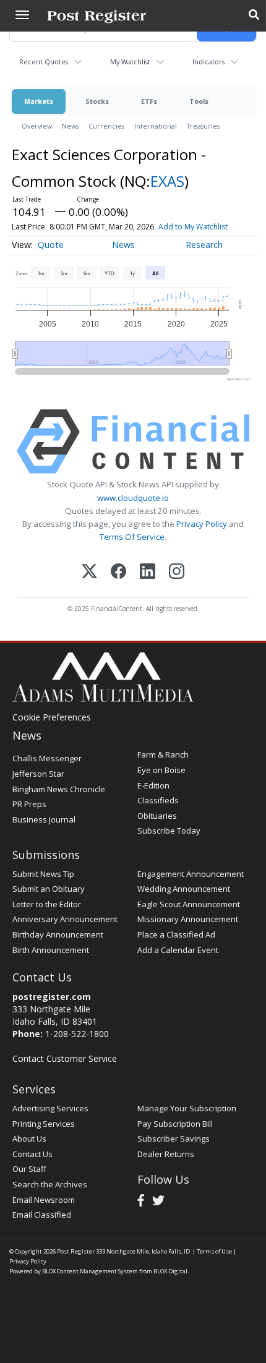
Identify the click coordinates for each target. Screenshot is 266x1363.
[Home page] (96, 15)
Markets (38, 101)
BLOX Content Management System (90, 1271)
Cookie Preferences (51, 717)
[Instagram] (176, 572)
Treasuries (203, 125)
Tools (198, 101)
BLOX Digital (170, 1271)
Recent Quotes (43, 61)
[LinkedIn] (147, 572)
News (70, 125)
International (155, 125)
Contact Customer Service (64, 1058)
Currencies (106, 125)
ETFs (149, 101)
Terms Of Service (132, 536)
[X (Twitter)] (89, 572)
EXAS (167, 181)
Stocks (97, 101)
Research (204, 244)
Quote (51, 244)
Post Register (76, 1251)
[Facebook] (118, 572)
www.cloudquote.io (133, 497)
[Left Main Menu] (22, 15)
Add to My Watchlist (193, 226)
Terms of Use (214, 1251)
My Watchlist (130, 61)
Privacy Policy (201, 523)
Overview (37, 125)
